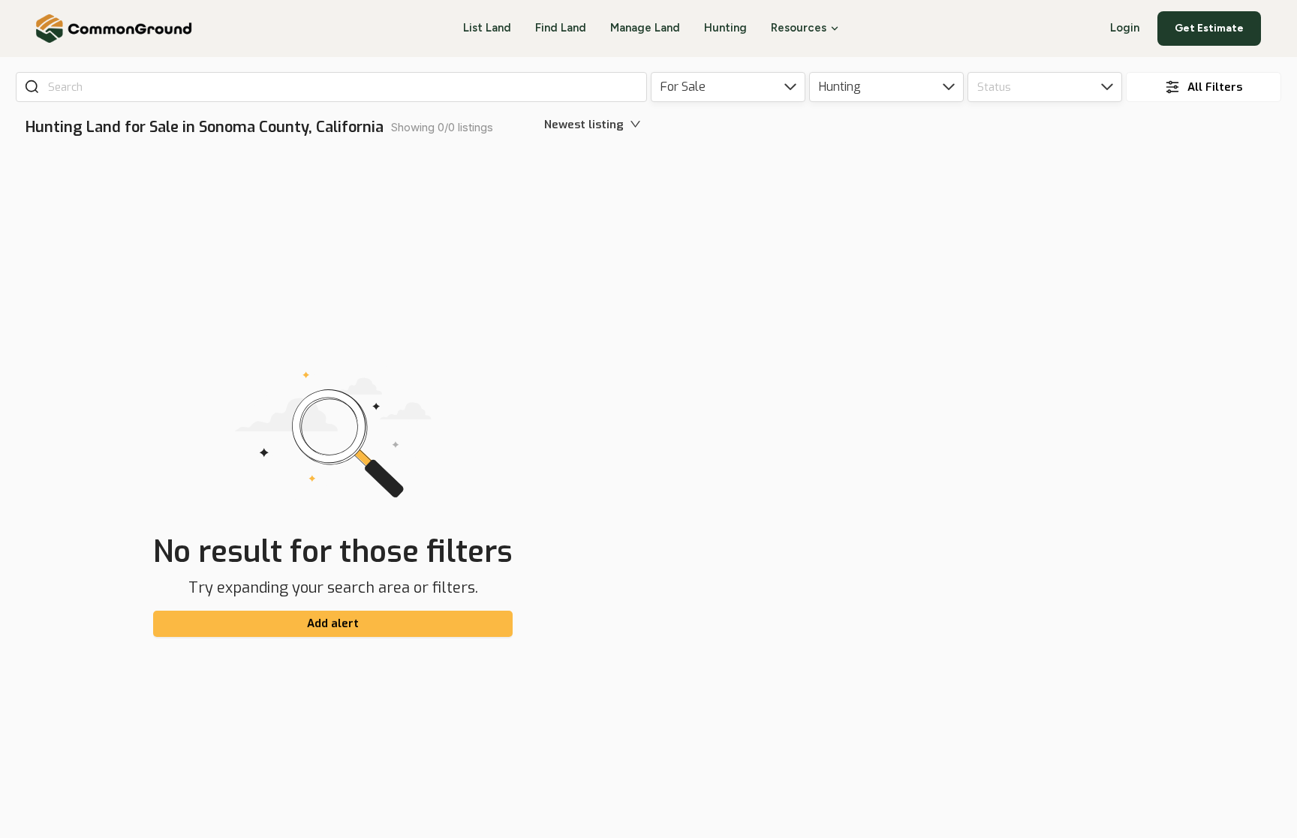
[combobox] (341, 87)
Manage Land (645, 28)
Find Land (560, 28)
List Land (487, 28)
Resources (798, 28)
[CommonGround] (114, 28)
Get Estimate (1209, 28)
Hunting (725, 28)
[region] (976, 477)
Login (1124, 28)
